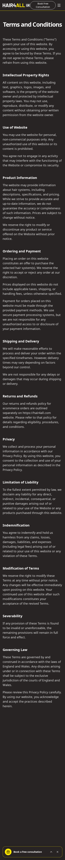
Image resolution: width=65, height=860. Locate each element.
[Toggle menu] (59, 5)
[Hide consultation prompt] (57, 852)
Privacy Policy (12, 456)
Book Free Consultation (43, 5)
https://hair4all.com (37, 413)
